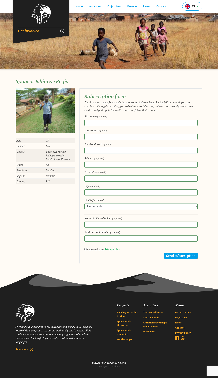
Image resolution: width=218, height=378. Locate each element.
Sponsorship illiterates (124, 323)
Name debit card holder (103, 218)
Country (94, 200)
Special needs (151, 317)
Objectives (114, 6)
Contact (161, 6)
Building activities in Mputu (127, 314)
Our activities (183, 312)
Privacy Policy (112, 249)
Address (94, 158)
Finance (132, 6)
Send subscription (181, 255)
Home (79, 6)
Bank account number (102, 232)
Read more (22, 349)
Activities (95, 6)
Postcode (95, 172)
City (92, 186)
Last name (95, 130)
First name (95, 116)
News (146, 6)
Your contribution (153, 312)
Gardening (149, 331)
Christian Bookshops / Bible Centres (156, 324)
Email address (97, 144)
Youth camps (124, 339)
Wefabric (116, 366)
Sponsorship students (124, 332)
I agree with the (103, 249)
